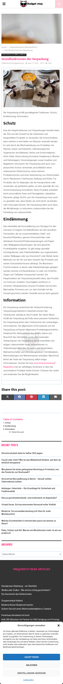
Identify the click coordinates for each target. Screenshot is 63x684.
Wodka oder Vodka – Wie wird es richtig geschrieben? (25, 590)
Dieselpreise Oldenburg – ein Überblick (19, 586)
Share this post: (18, 432)
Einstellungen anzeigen (31, 673)
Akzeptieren (31, 657)
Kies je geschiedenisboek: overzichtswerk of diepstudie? (29, 498)
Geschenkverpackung (44, 363)
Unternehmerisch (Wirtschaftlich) (14, 55)
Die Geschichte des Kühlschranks (16, 594)
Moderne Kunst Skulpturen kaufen (17, 605)
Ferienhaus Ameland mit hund (15, 615)
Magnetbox (8, 367)
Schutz (8, 423)
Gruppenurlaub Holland (12, 600)
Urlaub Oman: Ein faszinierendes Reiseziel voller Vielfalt (28, 504)
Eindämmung (10, 426)
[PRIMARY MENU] (4, 4)
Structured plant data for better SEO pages (22, 453)
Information (10, 429)
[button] (58, 625)
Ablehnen (31, 665)
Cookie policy (28, 680)
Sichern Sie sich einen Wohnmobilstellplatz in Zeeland (26, 609)
